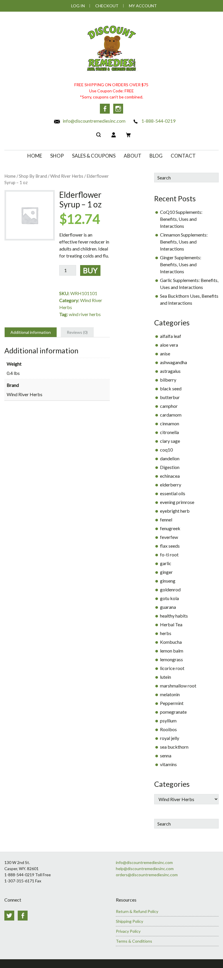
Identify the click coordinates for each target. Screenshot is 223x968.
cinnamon (169, 423)
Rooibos (168, 729)
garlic (165, 563)
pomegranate (173, 712)
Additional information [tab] (30, 332)
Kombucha (171, 642)
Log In (78, 5)
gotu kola (169, 598)
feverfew (169, 537)
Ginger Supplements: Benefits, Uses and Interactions (180, 264)
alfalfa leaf (170, 336)
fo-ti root (169, 554)
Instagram (118, 109)
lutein (165, 677)
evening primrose (177, 502)
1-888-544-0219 (158, 121)
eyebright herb (175, 511)
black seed (170, 388)
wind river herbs (85, 314)
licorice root (172, 668)
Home (10, 176)
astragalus (170, 371)
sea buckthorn (174, 747)
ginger (166, 572)
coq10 (166, 449)
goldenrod (170, 589)
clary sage (170, 441)
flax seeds (170, 546)
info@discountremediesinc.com (93, 121)
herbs (165, 633)
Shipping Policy (129, 921)
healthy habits (174, 615)
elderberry (170, 484)
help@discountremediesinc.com (145, 868)
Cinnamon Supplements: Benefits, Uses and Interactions (184, 241)
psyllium (168, 720)
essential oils (172, 493)
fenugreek (170, 528)
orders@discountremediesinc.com (147, 874)
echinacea (170, 476)
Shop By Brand (33, 176)
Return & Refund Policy (137, 911)
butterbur (170, 397)
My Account (143, 5)
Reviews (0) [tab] (77, 332)
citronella (169, 432)
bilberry (168, 379)
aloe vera (169, 345)
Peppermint (172, 703)
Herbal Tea (171, 624)
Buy (90, 270)
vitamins (168, 764)
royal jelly (169, 738)
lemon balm (171, 650)
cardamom (170, 414)
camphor (169, 406)
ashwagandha (173, 362)
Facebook (105, 109)
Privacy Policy (128, 931)
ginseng (167, 580)
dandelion (169, 458)
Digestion (169, 467)
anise (165, 353)
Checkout (106, 5)
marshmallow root (178, 685)
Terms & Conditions (134, 941)
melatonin (170, 694)
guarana (168, 607)
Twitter (9, 916)
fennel (166, 519)
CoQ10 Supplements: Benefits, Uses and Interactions (181, 219)
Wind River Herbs (66, 176)
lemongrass (171, 659)
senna (165, 755)
